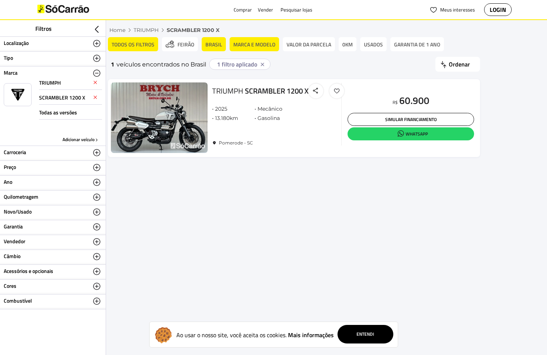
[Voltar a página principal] (78, 9)
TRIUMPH (146, 30)
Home (117, 30)
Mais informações (311, 335)
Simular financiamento (411, 119)
